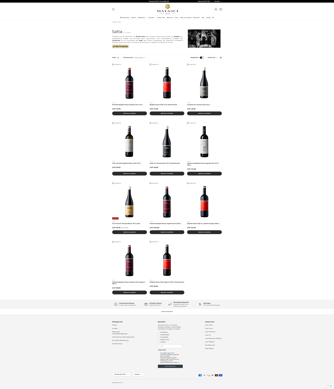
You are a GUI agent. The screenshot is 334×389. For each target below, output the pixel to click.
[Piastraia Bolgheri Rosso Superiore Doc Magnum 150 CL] (129, 260)
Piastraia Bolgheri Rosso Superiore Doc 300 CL (165, 223)
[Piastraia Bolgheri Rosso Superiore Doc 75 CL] (129, 83)
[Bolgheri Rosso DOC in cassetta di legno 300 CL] (204, 202)
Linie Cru (208, 335)
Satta (119, 22)
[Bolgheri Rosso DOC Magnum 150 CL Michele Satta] (167, 260)
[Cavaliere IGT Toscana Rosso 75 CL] (204, 83)
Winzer (114, 325)
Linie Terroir (209, 328)
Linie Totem (209, 325)
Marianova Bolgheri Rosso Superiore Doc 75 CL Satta (203, 164)
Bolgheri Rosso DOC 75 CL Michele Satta (163, 104)
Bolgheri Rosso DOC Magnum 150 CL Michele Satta (167, 282)
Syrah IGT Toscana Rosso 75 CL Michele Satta (165, 163)
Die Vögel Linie (210, 345)
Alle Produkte (121, 46)
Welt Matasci (209, 348)
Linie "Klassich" (210, 342)
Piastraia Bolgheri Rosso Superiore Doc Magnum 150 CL (128, 283)
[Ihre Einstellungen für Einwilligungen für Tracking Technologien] (331, 386)
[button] (221, 9)
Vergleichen (194, 57)
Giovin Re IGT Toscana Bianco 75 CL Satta (126, 223)
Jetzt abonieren (170, 366)
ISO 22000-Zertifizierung (120, 340)
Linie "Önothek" (210, 332)
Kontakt (115, 328)
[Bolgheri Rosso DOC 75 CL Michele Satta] (167, 83)
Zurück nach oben (167, 311)
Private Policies (117, 344)
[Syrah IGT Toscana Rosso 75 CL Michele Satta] (167, 142)
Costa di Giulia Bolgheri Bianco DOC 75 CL (126, 163)
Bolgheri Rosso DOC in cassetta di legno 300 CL (203, 223)
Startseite (114, 22)
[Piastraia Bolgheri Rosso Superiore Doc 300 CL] (167, 202)
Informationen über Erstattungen (123, 337)
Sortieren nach (128, 57)
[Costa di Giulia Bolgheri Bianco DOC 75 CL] (129, 142)
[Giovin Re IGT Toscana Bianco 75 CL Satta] (129, 202)
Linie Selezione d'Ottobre (213, 338)
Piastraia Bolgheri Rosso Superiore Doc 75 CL (127, 104)
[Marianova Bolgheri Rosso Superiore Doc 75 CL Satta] (204, 142)
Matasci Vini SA (119, 382)
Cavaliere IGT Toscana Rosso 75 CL (198, 104)
